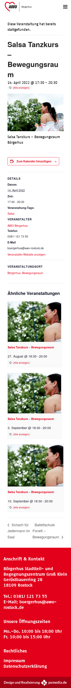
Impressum (14, 660)
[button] (65, 6)
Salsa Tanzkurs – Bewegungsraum (31, 347)
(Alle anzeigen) (21, 87)
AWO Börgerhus (17, 226)
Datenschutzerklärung (25, 666)
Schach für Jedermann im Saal (18, 530)
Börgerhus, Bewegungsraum (25, 273)
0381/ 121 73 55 (30, 596)
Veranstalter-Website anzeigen (26, 254)
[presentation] (34, 321)
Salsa (10, 213)
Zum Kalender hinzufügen (34, 161)
